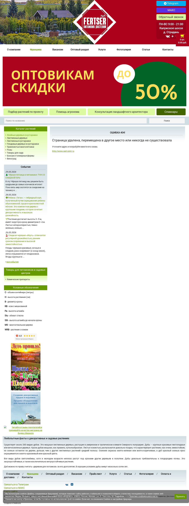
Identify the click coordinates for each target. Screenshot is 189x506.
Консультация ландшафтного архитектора (121, 111)
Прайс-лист (95, 473)
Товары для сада (15, 153)
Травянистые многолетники (20, 147)
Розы (9, 150)
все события (12, 262)
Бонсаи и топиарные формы (20, 156)
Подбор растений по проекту (25, 111)
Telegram (172, 3)
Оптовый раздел (80, 49)
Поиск (167, 121)
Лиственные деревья (17, 138)
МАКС (171, 10)
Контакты (167, 49)
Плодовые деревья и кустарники (23, 144)
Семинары (171, 111)
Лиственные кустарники (19, 141)
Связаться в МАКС (14, 487)
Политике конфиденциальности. (143, 496)
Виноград (11, 158)
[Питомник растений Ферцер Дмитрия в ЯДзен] (172, 36)
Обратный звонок (171, 17)
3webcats (17, 503)
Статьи (146, 49)
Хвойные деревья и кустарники (22, 135)
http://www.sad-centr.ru (63, 151)
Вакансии (57, 49)
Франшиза (35, 49)
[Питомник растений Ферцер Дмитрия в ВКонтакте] (168, 36)
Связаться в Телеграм (16, 484)
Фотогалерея (124, 49)
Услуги (102, 49)
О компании (13, 49)
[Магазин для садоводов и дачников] (25, 408)
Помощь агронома (67, 111)
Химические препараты (18, 279)
